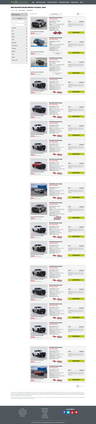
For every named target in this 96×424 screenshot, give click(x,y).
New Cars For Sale (40, 2)
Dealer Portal (45, 410)
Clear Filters (19, 18)
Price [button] (13, 54)
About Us (23, 416)
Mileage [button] (13, 51)
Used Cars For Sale (52, 2)
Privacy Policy (45, 416)
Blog (81, 2)
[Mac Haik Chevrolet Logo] (57, 92)
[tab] (19, 28)
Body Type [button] (14, 42)
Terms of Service (44, 417)
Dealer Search (74, 2)
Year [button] (13, 30)
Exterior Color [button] (15, 60)
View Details (76, 32)
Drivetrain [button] (14, 48)
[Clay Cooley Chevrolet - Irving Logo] (57, 53)
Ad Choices (45, 414)
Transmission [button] (15, 45)
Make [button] (13, 33)
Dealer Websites (44, 408)
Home (22, 408)
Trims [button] (13, 39)
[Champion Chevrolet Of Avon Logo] (57, 33)
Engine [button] (13, 57)
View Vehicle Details (53, 19)
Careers (44, 413)
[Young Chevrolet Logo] (57, 218)
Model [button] (13, 36)
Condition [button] (14, 28)
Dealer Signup (45, 411)
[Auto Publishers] (19, 2)
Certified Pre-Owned (64, 2)
